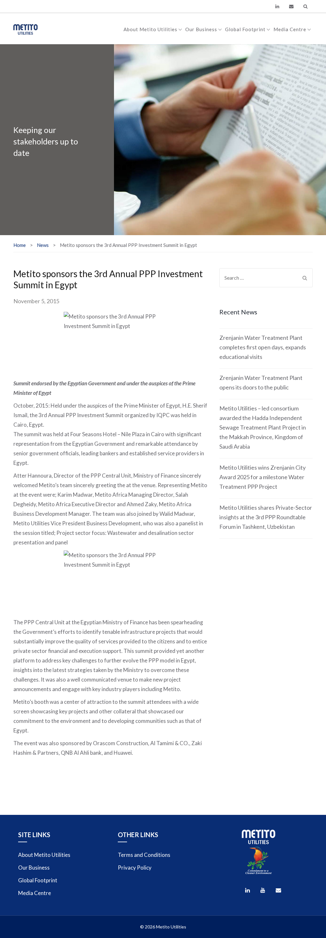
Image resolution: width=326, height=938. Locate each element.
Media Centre (289, 29)
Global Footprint (245, 29)
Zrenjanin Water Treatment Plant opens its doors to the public (260, 382)
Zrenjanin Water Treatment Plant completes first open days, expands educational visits (262, 347)
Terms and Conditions (144, 854)
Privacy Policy (135, 867)
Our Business (201, 29)
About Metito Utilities (150, 29)
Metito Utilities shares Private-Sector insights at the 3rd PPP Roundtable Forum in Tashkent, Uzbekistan (265, 517)
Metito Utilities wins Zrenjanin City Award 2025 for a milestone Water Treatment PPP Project (262, 477)
